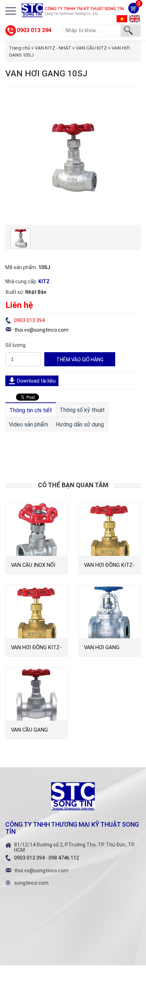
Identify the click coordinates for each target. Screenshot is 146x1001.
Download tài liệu (36, 381)
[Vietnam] (122, 18)
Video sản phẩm (28, 424)
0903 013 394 (34, 30)
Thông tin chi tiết (30, 410)
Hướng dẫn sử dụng (80, 424)
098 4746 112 (64, 858)
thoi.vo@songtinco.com (41, 330)
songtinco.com (31, 883)
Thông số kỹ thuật (82, 410)
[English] (134, 18)
